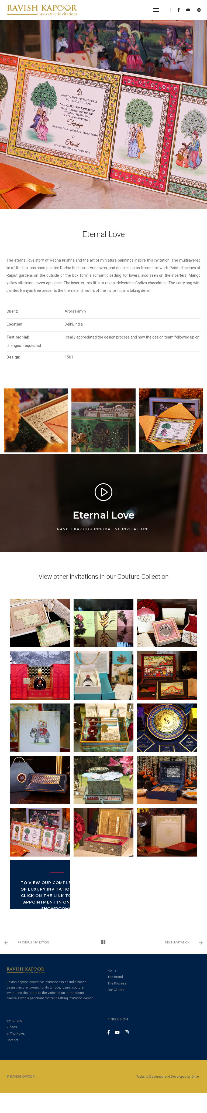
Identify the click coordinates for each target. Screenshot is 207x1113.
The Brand (115, 977)
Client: (12, 311)
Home (112, 970)
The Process (117, 983)
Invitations (14, 1021)
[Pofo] (42, 10)
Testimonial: (17, 337)
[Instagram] (197, 10)
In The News (15, 1034)
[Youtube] (188, 10)
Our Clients (116, 990)
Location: (14, 324)
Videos (11, 1027)
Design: (13, 357)
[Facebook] (178, 10)
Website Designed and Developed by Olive (167, 1076)
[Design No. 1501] (36, 420)
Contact (12, 1040)
